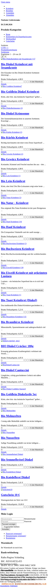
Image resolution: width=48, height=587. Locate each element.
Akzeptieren (4, 586)
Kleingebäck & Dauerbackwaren (19, 37)
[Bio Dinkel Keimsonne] (12, 108)
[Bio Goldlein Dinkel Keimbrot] (11, 86)
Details (3, 84)
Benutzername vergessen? (16, 536)
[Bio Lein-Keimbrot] (10, 176)
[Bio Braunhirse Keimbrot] (13, 317)
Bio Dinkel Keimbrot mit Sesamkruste (17, 66)
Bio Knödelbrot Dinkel (15, 477)
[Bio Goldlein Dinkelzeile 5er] (13, 389)
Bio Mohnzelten (11, 416)
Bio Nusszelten (10, 437)
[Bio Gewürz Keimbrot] (12, 154)
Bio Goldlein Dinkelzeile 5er (19, 394)
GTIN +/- (4, 48)
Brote (8, 34)
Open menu (5, 2)
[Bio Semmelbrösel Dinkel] (12, 454)
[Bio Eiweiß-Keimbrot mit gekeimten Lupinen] (12, 268)
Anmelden (5, 529)
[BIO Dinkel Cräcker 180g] (10, 341)
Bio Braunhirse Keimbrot (17, 322)
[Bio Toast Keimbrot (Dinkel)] (11, 295)
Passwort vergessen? (14, 534)
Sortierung (5, 52)
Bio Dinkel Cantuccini (15, 370)
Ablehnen (13, 586)
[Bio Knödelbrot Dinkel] (11, 472)
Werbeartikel (11, 39)
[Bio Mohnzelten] (8, 411)
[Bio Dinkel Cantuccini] (10, 365)
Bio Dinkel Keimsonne (15, 113)
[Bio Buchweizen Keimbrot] (14, 243)
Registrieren (10, 538)
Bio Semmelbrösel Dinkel (17, 459)
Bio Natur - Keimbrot (14, 202)
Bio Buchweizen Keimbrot (17, 248)
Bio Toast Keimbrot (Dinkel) (19, 300)
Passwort (27, 521)
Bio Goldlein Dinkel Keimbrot (20, 91)
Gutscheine (10, 41)
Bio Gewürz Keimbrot (15, 159)
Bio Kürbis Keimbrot (14, 137)
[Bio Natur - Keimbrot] (11, 198)
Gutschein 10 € (10, 494)
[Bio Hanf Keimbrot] (11, 222)
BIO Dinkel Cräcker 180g (17, 346)
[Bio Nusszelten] (8, 432)
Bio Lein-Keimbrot (13, 181)
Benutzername (29, 519)
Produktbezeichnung (9, 50)
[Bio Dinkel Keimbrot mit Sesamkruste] (18, 59)
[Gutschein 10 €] (6, 489)
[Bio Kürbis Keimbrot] (11, 132)
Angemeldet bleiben (11, 527)
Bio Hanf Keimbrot (13, 227)
